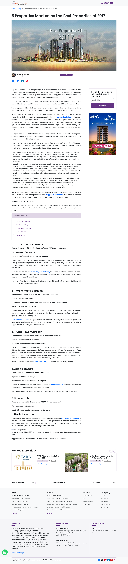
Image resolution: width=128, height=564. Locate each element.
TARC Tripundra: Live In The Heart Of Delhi (48, 457)
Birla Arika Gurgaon (18, 510)
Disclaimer (104, 502)
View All (14, 513)
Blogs (19, 9)
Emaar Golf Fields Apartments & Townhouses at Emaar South (62, 504)
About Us (104, 496)
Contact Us (104, 499)
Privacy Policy (105, 504)
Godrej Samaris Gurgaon (20, 501)
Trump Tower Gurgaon (23, 228)
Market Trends (95, 461)
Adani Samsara (21, 232)
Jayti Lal (53, 461)
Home (14, 9)
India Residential (18, 483)
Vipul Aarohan (20, 235)
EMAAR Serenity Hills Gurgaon (21, 498)
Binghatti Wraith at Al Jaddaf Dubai (58, 507)
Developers (96, 483)
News (84, 499)
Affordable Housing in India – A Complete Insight (101, 457)
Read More (16, 552)
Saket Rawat (24, 74)
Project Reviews (66, 75)
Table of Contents (20, 216)
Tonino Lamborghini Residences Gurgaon (25, 507)
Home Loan (104, 507)
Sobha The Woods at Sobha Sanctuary (60, 510)
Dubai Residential (58, 483)
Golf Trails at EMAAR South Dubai (57, 498)
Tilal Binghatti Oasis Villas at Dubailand (59, 501)
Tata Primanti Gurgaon (23, 225)
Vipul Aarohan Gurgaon (70, 418)
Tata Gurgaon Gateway (23, 221)
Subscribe (102, 105)
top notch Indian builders (62, 117)
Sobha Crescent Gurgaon (20, 504)
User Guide (86, 504)
